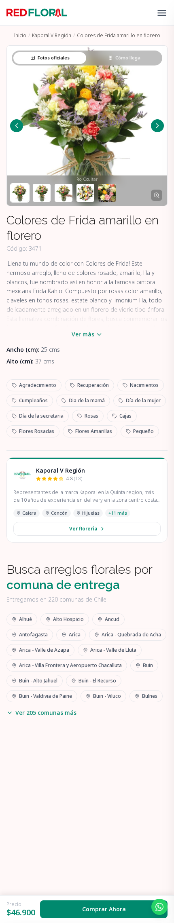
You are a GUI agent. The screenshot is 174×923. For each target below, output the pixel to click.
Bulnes (149, 696)
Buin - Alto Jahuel (38, 680)
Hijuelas (91, 513)
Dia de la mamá (87, 400)
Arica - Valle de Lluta (113, 649)
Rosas (91, 415)
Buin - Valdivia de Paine (45, 696)
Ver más (83, 334)
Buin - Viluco (107, 696)
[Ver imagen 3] (63, 193)
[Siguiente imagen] (157, 125)
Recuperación (93, 385)
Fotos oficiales (54, 58)
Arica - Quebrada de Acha (131, 634)
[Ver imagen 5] (107, 193)
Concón (59, 513)
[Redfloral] (36, 13)
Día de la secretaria (41, 415)
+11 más (117, 513)
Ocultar (90, 179)
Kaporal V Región (51, 35)
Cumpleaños (33, 400)
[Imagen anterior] (16, 125)
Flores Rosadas (36, 431)
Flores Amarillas (93, 431)
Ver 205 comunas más (45, 712)
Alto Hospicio (68, 619)
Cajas (125, 415)
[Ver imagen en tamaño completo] (156, 195)
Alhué (25, 619)
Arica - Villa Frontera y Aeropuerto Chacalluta (70, 665)
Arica (75, 634)
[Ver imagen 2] (41, 193)
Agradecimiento (37, 385)
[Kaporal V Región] (22, 475)
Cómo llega (127, 58)
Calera (29, 513)
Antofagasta (33, 634)
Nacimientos (144, 385)
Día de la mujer (143, 400)
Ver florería (83, 528)
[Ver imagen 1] (20, 193)
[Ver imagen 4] (85, 193)
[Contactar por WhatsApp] (159, 907)
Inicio (20, 35)
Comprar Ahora (104, 909)
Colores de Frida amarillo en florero (118, 35)
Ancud (112, 619)
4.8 (74, 478)
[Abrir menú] (162, 13)
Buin (148, 665)
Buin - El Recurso (97, 680)
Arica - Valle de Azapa (44, 649)
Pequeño (143, 431)
